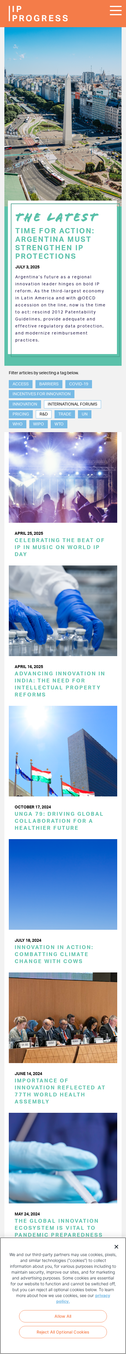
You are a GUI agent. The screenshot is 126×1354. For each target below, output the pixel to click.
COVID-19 (78, 384)
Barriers (49, 384)
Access (21, 384)
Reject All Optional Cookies (63, 1331)
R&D (44, 414)
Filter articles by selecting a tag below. (44, 373)
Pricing (21, 414)
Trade (64, 414)
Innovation (25, 404)
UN (85, 414)
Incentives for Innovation (42, 394)
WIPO (38, 424)
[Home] (26, 13)
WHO (18, 424)
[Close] (114, 1246)
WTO (59, 424)
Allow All (63, 1316)
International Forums (72, 404)
